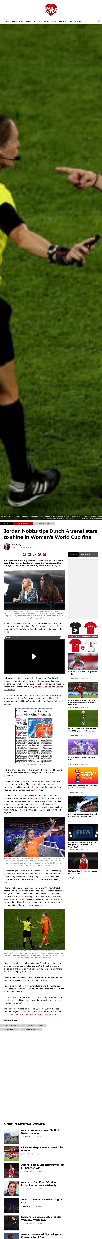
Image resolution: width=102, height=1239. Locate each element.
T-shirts (45, 21)
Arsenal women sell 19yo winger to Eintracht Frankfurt (41, 1236)
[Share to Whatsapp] (34, 554)
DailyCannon (27, 1136)
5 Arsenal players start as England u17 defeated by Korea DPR (82, 815)
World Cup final (11, 563)
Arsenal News (17, 21)
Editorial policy (75, 21)
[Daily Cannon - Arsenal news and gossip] (51, 10)
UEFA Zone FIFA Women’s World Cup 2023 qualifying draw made (82, 730)
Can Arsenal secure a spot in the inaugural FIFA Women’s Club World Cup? (82, 845)
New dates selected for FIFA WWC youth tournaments (83, 787)
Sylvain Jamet (27, 1171)
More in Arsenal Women (24, 1124)
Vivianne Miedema (43, 687)
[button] (99, 21)
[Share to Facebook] (24, 554)
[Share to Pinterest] (44, 554)
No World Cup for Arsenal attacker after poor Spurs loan (82, 872)
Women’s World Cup (25, 629)
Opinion (37, 21)
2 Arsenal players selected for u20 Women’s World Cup (41, 1218)
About (54, 21)
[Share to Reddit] (39, 554)
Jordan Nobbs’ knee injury (15, 623)
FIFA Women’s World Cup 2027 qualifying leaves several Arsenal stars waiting (82, 702)
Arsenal (33, 798)
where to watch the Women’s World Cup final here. (33, 1014)
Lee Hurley (16, 545)
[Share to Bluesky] (29, 554)
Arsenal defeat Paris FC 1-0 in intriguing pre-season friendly (38, 1184)
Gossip (28, 21)
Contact (62, 21)
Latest (6, 21)
